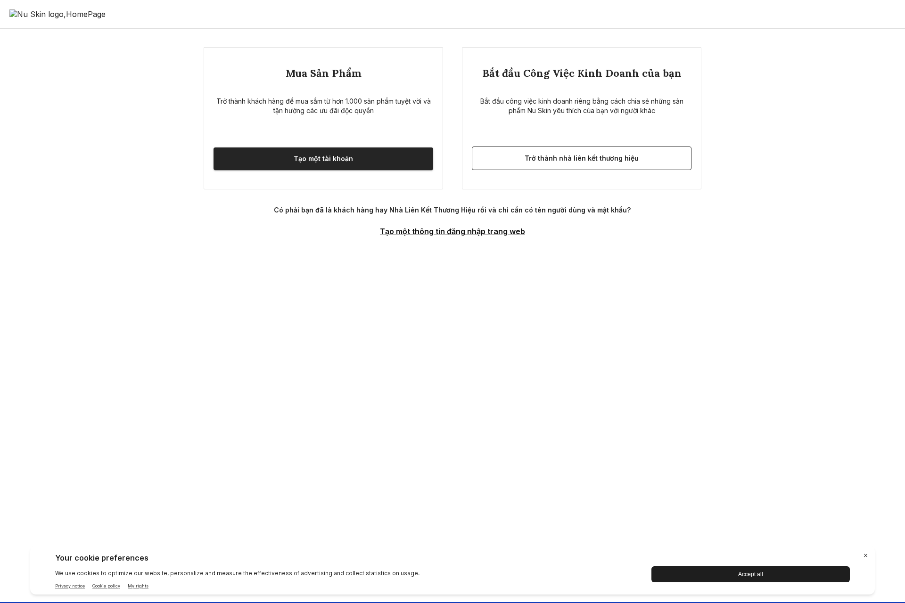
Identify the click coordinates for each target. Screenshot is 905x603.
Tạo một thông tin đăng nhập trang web (452, 231)
